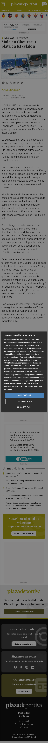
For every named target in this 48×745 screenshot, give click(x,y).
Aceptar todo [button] (24, 395)
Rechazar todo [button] (25, 401)
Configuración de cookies (24, 386)
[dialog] (24, 371)
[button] (24, 407)
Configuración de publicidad (32, 381)
